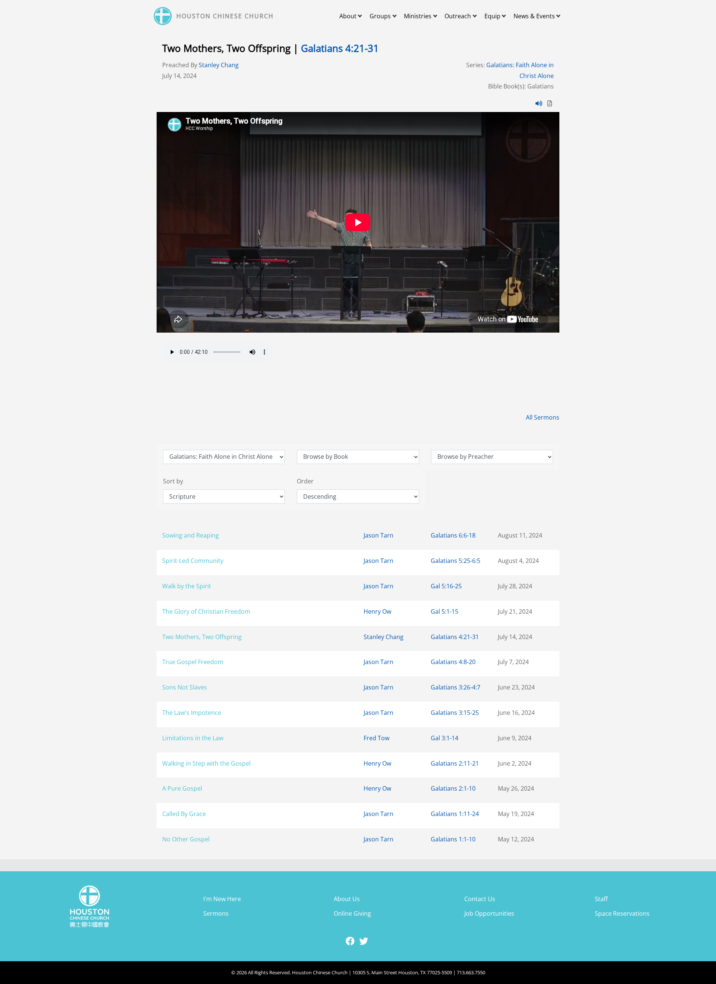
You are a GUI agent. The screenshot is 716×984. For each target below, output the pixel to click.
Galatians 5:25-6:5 (455, 561)
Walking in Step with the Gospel (206, 763)
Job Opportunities (489, 913)
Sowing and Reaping (190, 535)
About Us (347, 899)
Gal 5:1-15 (444, 611)
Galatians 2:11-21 (455, 763)
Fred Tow (376, 738)
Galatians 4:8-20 (453, 662)
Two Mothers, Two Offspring (202, 637)
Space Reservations (622, 913)
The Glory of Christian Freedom (206, 611)
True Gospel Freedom (192, 662)
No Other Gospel (186, 839)
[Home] (163, 16)
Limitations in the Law (192, 738)
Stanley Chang (219, 65)
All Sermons (542, 417)
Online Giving (352, 913)
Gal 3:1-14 (444, 738)
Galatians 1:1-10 (453, 839)
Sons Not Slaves (184, 687)
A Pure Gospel (182, 788)
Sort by (173, 481)
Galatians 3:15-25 (455, 713)
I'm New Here (222, 899)
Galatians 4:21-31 (340, 48)
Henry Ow (377, 611)
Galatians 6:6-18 (453, 535)
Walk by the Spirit (186, 586)
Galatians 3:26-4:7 (455, 687)
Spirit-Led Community (192, 561)
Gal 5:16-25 (446, 586)
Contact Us (479, 899)
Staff (601, 899)
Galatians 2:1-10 (453, 788)
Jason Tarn (378, 535)
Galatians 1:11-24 (455, 814)
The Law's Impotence (191, 713)
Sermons (216, 913)
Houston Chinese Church (225, 16)
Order (305, 481)
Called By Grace (184, 814)
